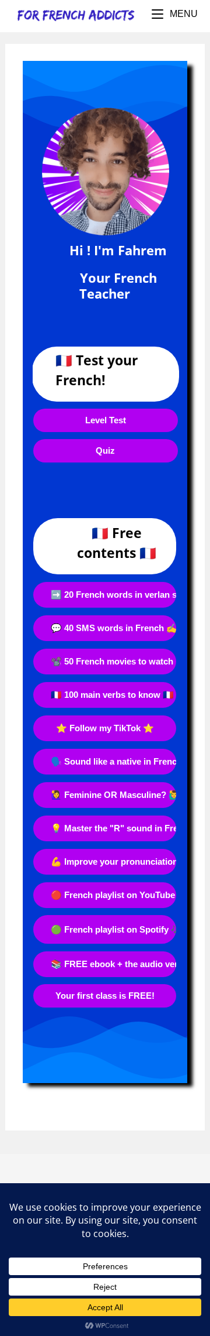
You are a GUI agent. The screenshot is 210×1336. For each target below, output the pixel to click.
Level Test (105, 420)
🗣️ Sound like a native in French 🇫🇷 (113, 761)
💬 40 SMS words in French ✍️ (113, 628)
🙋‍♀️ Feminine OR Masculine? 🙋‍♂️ (113, 795)
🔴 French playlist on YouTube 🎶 (113, 895)
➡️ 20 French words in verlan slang (113, 595)
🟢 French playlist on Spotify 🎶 (113, 929)
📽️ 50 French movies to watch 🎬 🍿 (113, 661)
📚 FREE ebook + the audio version (113, 964)
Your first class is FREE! (105, 996)
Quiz (105, 450)
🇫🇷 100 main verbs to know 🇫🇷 (112, 695)
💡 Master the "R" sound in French (113, 828)
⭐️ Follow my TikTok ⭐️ (105, 728)
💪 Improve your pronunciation (113, 861)
